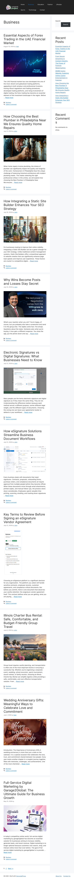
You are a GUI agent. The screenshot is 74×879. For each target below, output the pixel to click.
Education (41, 4)
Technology (32, 10)
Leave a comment (11, 104)
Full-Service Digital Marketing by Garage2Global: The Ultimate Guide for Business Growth (24, 790)
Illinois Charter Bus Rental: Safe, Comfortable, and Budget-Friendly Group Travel (23, 621)
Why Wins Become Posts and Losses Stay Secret (22, 281)
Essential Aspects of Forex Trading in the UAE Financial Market (24, 39)
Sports (23, 10)
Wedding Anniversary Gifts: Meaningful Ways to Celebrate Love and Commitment (24, 705)
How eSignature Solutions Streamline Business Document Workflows (23, 435)
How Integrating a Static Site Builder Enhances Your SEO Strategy (25, 205)
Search (57, 21)
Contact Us (66, 876)
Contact (42, 10)
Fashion (50, 4)
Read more (9, 98)
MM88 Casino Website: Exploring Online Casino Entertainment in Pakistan (62, 75)
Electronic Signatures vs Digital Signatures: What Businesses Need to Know (23, 356)
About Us (59, 876)
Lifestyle (59, 4)
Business (31, 4)
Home (23, 4)
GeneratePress (21, 876)
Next (10, 868)
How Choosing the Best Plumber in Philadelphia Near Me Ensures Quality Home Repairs (25, 122)
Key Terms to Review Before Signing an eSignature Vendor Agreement (24, 518)
